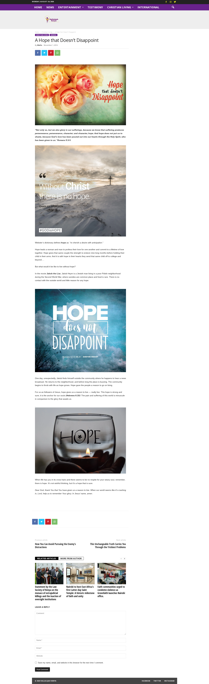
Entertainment (69, 7)
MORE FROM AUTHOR (71, 558)
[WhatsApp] (57, 53)
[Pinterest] (51, 53)
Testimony (95, 7)
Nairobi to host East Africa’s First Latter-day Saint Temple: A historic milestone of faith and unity (80, 591)
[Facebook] (166, 2)
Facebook (146, 681)
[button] (173, 7)
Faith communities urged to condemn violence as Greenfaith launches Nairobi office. (111, 591)
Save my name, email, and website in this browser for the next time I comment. (71, 663)
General (53, 35)
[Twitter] (175, 2)
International (148, 7)
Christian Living (119, 7)
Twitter (157, 681)
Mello (39, 45)
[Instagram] (170, 2)
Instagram (169, 681)
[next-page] (124, 558)
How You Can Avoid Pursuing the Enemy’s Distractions (55, 545)
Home (38, 7)
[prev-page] (121, 558)
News (50, 7)
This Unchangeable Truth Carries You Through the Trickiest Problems (108, 545)
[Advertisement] (80, 503)
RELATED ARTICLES (46, 558)
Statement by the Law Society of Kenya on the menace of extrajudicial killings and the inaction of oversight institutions (48, 593)
